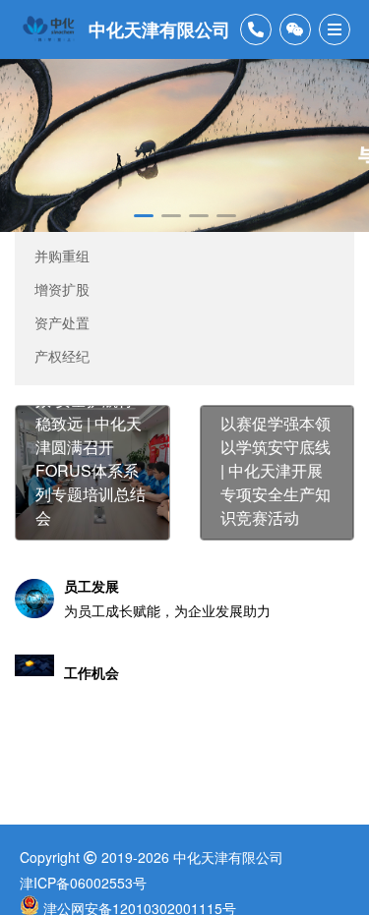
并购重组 (62, 255)
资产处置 (62, 322)
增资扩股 (62, 289)
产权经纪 (62, 356)
